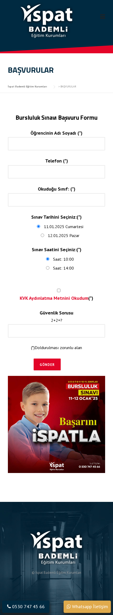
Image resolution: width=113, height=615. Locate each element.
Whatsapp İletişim (89, 606)
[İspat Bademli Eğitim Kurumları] (46, 19)
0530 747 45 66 (28, 606)
